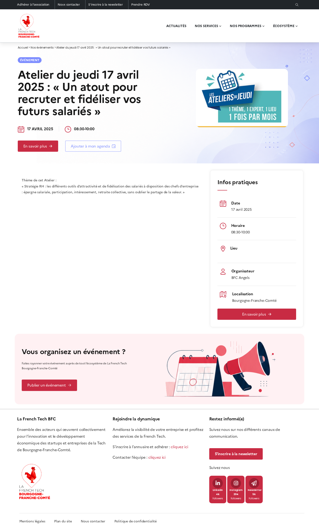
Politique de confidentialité (135, 521)
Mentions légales (32, 521)
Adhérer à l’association (33, 4)
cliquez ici (179, 447)
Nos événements (42, 48)
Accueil (23, 48)
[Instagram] (236, 483)
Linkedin (218, 490)
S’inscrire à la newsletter (105, 4)
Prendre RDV (140, 4)
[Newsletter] (254, 483)
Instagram (236, 490)
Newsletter (254, 490)
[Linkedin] (218, 483)
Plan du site (67, 521)
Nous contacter (69, 4)
